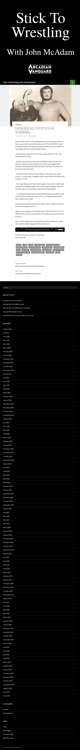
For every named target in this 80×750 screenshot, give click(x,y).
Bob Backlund (39, 245)
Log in (5, 727)
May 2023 (6, 475)
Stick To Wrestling (23, 252)
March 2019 (7, 662)
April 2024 (6, 434)
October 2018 (7, 681)
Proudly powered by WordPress (12, 747)
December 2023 (8, 449)
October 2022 (7, 501)
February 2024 (7, 441)
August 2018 (7, 688)
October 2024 (7, 411)
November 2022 (8, 497)
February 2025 (7, 396)
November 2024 (8, 408)
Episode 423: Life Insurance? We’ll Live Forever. (18, 315)
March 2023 (7, 482)
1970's (19, 245)
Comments (8, 734)
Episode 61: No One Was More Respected (29, 265)
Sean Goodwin (58, 250)
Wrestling (50, 252)
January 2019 (7, 669)
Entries (7, 730)
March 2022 (7, 527)
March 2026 (7, 348)
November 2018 (8, 677)
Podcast (18, 124)
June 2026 (6, 336)
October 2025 (7, 366)
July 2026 (6, 333)
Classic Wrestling (53, 245)
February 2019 (7, 666)
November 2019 (8, 632)
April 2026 (6, 344)
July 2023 (6, 467)
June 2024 (6, 426)
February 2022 (7, 531)
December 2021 (8, 539)
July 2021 (6, 557)
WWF (57, 252)
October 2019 (7, 636)
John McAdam (59, 247)
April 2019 (6, 658)
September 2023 (8, 460)
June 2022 (6, 516)
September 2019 (8, 640)
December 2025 (8, 359)
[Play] (18, 230)
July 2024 (6, 422)
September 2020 (8, 595)
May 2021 (6, 565)
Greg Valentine (22, 247)
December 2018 (8, 673)
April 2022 (6, 524)
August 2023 (7, 464)
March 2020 (7, 617)
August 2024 (7, 419)
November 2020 (8, 587)
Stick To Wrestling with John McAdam (19, 82)
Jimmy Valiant (47, 247)
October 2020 (7, 591)
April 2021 (6, 568)
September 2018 (8, 684)
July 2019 (6, 647)
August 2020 (7, 598)
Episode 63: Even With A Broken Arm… (28, 272)
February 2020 (7, 621)
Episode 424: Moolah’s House (12, 312)
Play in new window (29, 235)
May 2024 (6, 430)
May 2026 (6, 340)
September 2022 (8, 505)
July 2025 (6, 378)
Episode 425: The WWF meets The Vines (16, 308)
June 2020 (6, 606)
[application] (40, 230)
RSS (24, 237)
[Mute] (56, 230)
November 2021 (8, 542)
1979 (24, 245)
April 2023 (6, 479)
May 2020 (6, 610)
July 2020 (6, 602)
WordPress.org (8, 738)
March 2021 (7, 572)
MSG (18, 250)
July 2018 (6, 692)
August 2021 (7, 553)
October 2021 (7, 546)
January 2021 (7, 580)
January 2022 (7, 535)
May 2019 (6, 655)
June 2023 (6, 471)
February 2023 (7, 486)
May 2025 (6, 385)
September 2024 (8, 415)
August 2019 (7, 643)
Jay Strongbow (35, 247)
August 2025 (7, 374)
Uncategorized (8, 713)
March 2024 (7, 437)
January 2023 (7, 490)
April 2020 (6, 613)
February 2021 (7, 576)
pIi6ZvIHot (33, 136)
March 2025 (7, 393)
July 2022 (6, 512)
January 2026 (7, 355)
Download (40, 235)
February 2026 (7, 351)
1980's (30, 245)
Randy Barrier (35, 250)
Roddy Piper (47, 250)
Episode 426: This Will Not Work (13, 304)
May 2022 (6, 520)
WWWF (19, 255)
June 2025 (6, 381)
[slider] (61, 229)
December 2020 (8, 583)
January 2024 (7, 445)
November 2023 (8, 452)
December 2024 (8, 404)
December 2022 (8, 494)
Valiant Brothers (38, 252)
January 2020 (7, 625)
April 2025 (6, 389)
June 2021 (6, 561)
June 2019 (6, 651)
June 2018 (6, 696)
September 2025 (8, 370)
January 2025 (7, 400)
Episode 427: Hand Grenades (12, 300)
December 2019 (8, 628)
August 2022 (7, 509)
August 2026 (7, 329)
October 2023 (7, 456)
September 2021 (8, 550)
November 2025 (8, 363)
